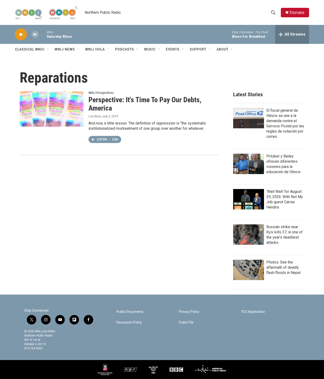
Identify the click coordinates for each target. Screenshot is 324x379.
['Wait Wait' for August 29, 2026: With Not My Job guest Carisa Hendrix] (248, 199)
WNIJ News (65, 49)
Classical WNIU (29, 49)
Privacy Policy (189, 312)
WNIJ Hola (95, 49)
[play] (21, 34)
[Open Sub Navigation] (48, 49)
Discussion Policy (129, 322)
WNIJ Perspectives (101, 93)
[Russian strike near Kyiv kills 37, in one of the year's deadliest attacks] (248, 234)
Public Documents (129, 312)
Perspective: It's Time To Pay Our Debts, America (144, 104)
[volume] (35, 34)
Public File (186, 322)
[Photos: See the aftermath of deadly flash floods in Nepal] (248, 270)
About (222, 49)
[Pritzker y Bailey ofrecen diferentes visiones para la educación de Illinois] (248, 164)
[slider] (42, 34)
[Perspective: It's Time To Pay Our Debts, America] (52, 109)
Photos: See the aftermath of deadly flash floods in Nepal (283, 267)
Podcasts (124, 49)
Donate (297, 12)
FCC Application (253, 312)
